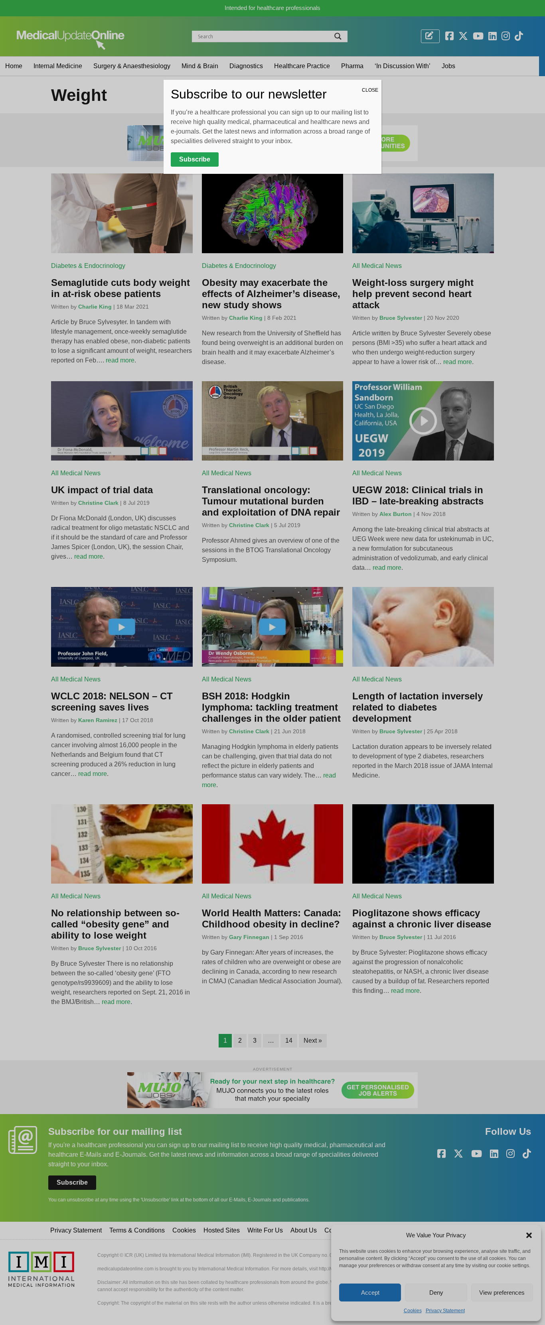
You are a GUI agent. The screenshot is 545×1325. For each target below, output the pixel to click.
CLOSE (370, 90)
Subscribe (194, 159)
